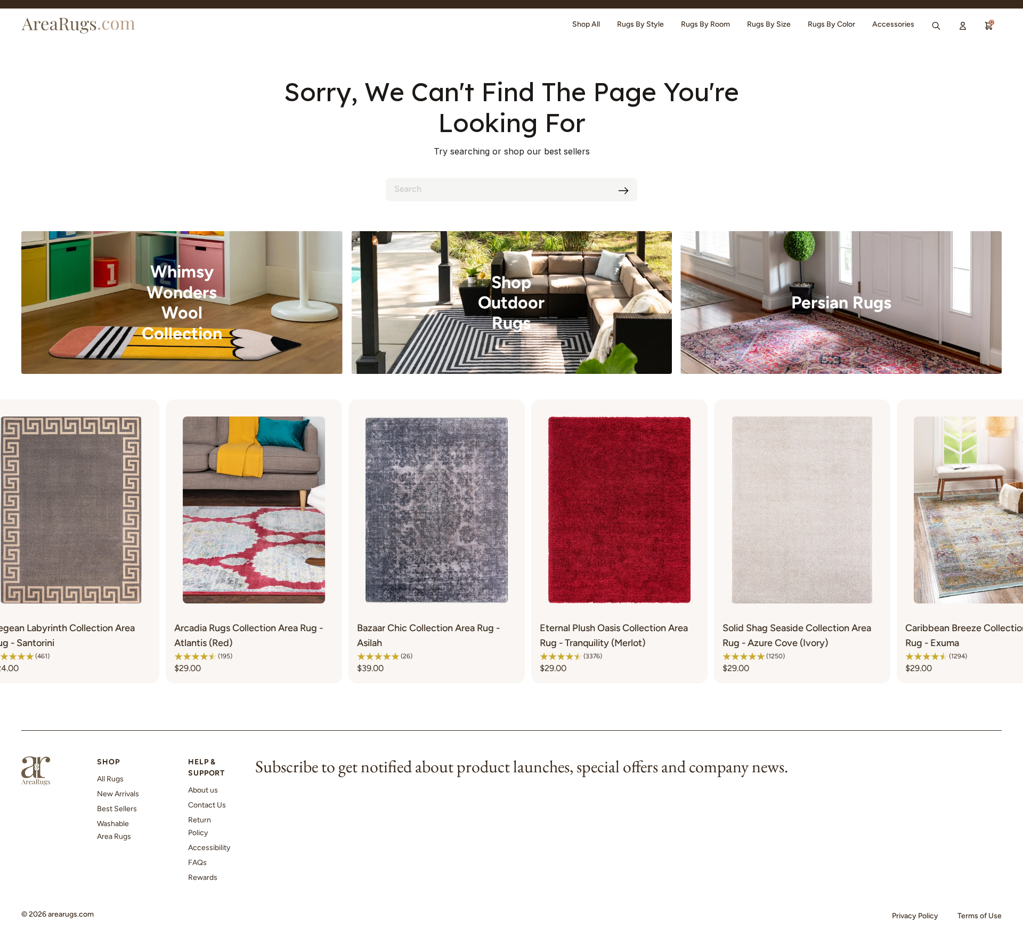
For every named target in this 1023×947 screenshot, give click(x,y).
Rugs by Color (831, 24)
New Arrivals (118, 793)
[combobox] (511, 189)
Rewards (202, 877)
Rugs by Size (769, 24)
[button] (65, 656)
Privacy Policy (915, 915)
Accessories (893, 24)
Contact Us (207, 805)
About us (203, 790)
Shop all (586, 24)
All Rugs (110, 778)
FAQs (197, 862)
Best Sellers (117, 808)
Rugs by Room (705, 24)
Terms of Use (979, 915)
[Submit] (623, 190)
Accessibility (209, 847)
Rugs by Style (640, 24)
